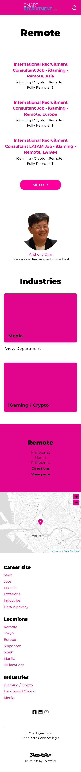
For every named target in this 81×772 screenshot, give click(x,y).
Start (8, 575)
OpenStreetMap (72, 551)
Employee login (40, 733)
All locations (14, 665)
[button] (74, 7)
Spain (8, 652)
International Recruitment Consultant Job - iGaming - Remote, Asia (40, 70)
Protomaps (55, 551)
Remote (10, 627)
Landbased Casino (19, 691)
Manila (9, 659)
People (10, 588)
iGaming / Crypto (18, 685)
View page (40, 474)
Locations (12, 594)
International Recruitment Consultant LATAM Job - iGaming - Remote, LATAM (40, 146)
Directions (40, 468)
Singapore (12, 646)
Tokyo (9, 633)
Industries (12, 600)
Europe (10, 640)
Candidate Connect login (40, 738)
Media (9, 698)
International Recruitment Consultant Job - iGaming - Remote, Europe (40, 108)
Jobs (7, 581)
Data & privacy (16, 607)
